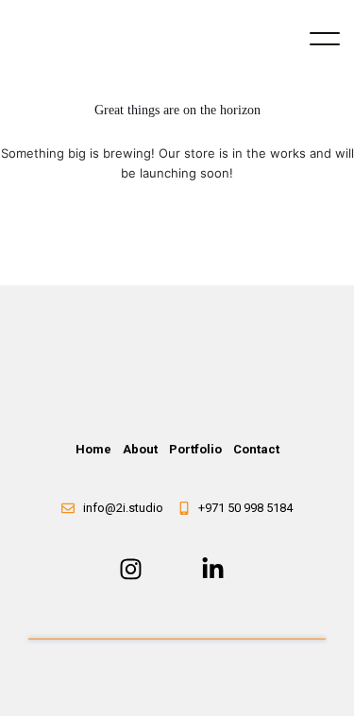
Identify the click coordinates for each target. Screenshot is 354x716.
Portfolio (195, 449)
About (140, 449)
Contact (256, 449)
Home (93, 449)
